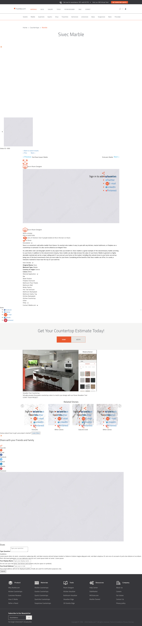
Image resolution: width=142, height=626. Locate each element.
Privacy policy (120, 603)
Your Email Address (6, 566)
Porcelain (118, 17)
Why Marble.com (14, 587)
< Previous (27, 156)
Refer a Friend (13, 603)
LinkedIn (111, 187)
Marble (33, 17)
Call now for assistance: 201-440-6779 (76, 2)
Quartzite (41, 17)
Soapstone (101, 17)
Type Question (5, 551)
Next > (33, 153)
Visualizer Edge (68, 599)
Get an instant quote (119, 2)
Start (64, 340)
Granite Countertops (41, 591)
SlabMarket (93, 591)
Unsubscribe (27, 622)
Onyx (56, 17)
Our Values (120, 595)
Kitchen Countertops (15, 591)
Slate (110, 17)
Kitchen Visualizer (69, 591)
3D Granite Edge (69, 603)
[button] (126, 9)
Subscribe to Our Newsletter (19, 613)
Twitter (111, 180)
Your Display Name (6, 561)
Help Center (93, 587)
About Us (119, 587)
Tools (59, 9)
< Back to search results (31, 150)
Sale (80, 9)
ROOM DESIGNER (70, 9)
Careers (118, 591)
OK (29, 618)
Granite (25, 17)
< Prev (25, 153)
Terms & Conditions (116, 622)
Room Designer (68, 587)
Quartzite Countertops (42, 599)
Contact (87, 9)
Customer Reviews (14, 595)
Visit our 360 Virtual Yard (100, 2)
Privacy (125, 622)
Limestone (84, 17)
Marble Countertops (41, 587)
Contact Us (120, 599)
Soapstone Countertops (43, 603)
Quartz (50, 17)
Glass (93, 17)
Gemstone (74, 17)
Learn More (36, 433)
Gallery (50, 9)
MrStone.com (94, 595)
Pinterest (112, 190)
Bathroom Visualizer (70, 595)
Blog (42, 9)
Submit (3, 571)
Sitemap (131, 622)
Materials (33, 9)
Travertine (65, 17)
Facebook (112, 176)
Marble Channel (94, 599)
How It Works (13, 599)
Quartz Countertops (41, 595)
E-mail (112, 183)
